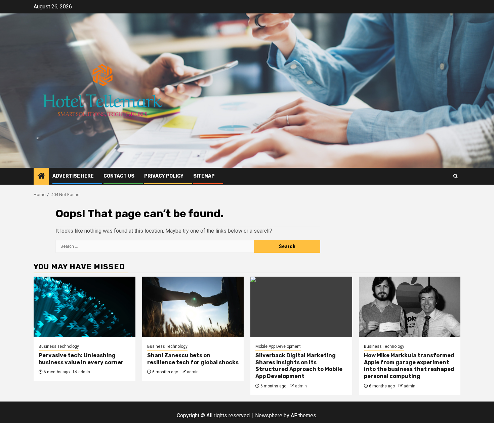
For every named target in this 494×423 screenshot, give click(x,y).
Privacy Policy (163, 176)
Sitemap (204, 176)
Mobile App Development (278, 346)
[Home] (41, 176)
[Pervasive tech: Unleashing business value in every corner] (84, 307)
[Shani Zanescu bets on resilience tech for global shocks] (193, 307)
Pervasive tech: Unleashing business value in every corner (81, 359)
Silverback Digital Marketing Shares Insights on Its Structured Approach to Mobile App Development (298, 365)
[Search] (455, 176)
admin (84, 372)
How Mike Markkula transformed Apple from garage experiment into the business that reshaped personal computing (409, 365)
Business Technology (59, 346)
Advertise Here (73, 176)
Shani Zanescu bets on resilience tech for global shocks (193, 359)
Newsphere (268, 415)
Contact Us (119, 176)
